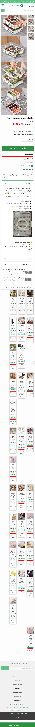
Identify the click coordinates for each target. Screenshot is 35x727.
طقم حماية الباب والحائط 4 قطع (12, 608)
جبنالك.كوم (14, 713)
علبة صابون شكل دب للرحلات (30, 495)
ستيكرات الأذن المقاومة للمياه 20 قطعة (21, 439)
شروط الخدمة (17, 696)
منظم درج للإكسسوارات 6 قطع (22, 327)
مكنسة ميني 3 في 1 (21, 354)
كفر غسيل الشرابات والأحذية (12, 579)
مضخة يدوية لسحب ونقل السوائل (30, 581)
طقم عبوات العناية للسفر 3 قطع (30, 638)
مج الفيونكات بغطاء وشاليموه (12, 355)
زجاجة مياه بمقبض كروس (13, 523)
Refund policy (17, 700)
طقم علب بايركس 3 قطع (21, 300)
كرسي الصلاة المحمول (30, 437)
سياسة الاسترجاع (17, 676)
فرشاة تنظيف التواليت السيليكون (21, 580)
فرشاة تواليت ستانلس (13, 327)
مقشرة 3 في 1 (13, 382)
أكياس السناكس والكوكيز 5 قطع (12, 552)
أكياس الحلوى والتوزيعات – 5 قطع (30, 523)
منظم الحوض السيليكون (21, 551)
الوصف (28, 183)
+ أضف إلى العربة (14, 725)
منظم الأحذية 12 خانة (30, 382)
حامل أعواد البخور (21, 522)
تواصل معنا (17, 688)
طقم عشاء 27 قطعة (13, 300)
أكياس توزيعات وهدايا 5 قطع (13, 438)
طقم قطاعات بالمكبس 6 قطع (30, 328)
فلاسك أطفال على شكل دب (12, 495)
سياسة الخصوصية (17, 692)
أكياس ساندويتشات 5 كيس (22, 494)
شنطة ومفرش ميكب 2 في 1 (21, 383)
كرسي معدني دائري (30, 551)
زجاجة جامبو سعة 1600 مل (13, 467)
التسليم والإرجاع (25, 264)
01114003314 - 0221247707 (16, 707)
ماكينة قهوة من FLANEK (30, 300)
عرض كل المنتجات (17, 684)
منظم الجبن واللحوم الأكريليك (13, 410)
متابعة (5, 668)
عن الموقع (17, 680)
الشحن (28, 258)
